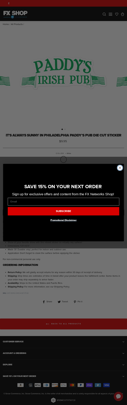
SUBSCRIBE (63, 211)
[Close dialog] (120, 168)
